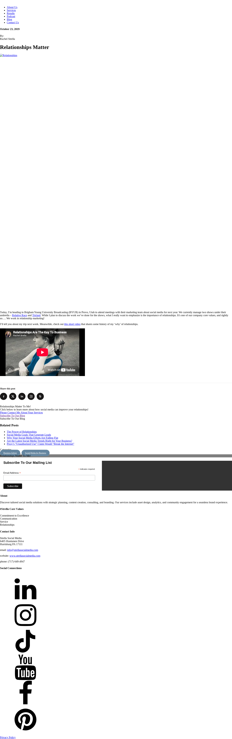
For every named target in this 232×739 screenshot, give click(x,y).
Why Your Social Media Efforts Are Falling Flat (32, 437)
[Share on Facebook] (3, 396)
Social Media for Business (35, 453)
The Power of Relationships (22, 431)
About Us (12, 7)
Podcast (11, 16)
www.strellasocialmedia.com (25, 555)
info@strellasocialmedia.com (22, 550)
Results (11, 13)
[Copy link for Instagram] (31, 396)
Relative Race (19, 315)
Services (11, 10)
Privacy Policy (8, 737)
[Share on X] (12, 396)
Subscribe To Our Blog (12, 415)
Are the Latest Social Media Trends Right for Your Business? (39, 440)
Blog (9, 19)
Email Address (12, 472)
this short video (72, 324)
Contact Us (13, 22)
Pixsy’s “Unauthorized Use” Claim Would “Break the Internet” (40, 443)
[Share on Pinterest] (40, 396)
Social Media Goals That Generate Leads (29, 434)
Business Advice (10, 453)
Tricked (36, 315)
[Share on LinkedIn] (21, 396)
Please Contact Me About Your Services (21, 412)
